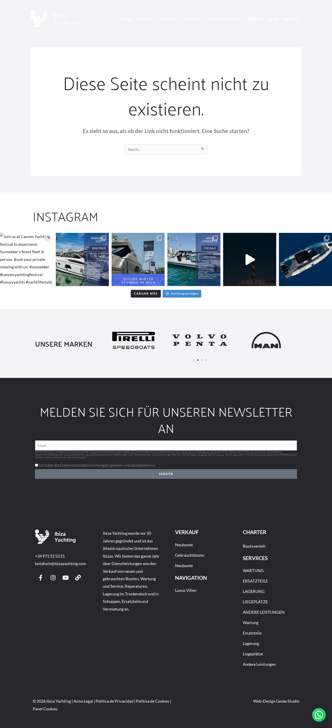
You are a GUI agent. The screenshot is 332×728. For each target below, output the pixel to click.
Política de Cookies (152, 701)
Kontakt (291, 19)
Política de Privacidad (114, 701)
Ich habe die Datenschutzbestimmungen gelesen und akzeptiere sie (97, 465)
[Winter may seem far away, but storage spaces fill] (138, 259)
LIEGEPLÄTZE (255, 601)
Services (168, 19)
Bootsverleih (254, 546)
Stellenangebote (226, 19)
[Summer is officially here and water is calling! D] (249, 259)
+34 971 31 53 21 (50, 556)
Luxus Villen (185, 590)
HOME (126, 19)
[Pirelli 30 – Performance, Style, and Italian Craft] (305, 259)
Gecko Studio (287, 701)
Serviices (255, 558)
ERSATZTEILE (255, 580)
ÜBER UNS (255, 19)
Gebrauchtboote (189, 555)
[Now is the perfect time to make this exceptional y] (82, 259)
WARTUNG (253, 570)
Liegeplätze (253, 653)
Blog (273, 19)
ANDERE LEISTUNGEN (264, 612)
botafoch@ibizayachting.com (60, 563)
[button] (193, 360)
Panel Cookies (45, 708)
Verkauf (143, 19)
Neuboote (184, 544)
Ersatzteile (252, 632)
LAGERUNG (253, 591)
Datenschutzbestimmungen (103, 457)
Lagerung (251, 643)
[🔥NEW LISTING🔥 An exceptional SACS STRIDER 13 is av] (193, 259)
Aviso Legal (83, 701)
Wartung (250, 622)
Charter (192, 19)
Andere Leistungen (259, 664)
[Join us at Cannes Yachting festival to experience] (26, 259)
